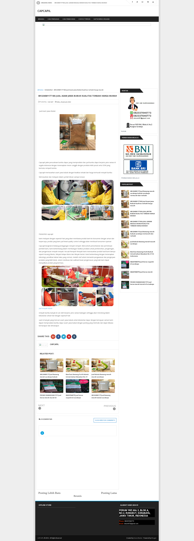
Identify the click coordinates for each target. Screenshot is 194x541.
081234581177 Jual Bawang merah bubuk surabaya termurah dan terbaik (100, 397)
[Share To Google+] (53, 336)
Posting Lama (109, 492)
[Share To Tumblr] (74, 336)
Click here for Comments (105, 420)
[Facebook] (132, 2)
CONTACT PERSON (84, 19)
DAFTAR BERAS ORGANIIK (102, 19)
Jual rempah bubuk (45, 308)
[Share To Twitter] (63, 336)
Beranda (41, 19)
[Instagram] (148, 2)
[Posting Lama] (114, 409)
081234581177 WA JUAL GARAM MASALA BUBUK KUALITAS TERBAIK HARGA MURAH (80, 3)
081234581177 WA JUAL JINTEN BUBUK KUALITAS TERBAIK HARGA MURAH (142, 213)
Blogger (154, 538)
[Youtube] (153, 2)
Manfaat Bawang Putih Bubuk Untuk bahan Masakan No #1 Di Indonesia (77, 376)
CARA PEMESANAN (53, 19)
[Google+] (143, 2)
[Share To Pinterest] (69, 336)
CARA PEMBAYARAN (69, 19)
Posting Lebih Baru (49, 492)
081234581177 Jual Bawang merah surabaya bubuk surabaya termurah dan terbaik (142, 193)
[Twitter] (137, 2)
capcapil (54, 344)
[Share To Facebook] (58, 336)
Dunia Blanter (138, 538)
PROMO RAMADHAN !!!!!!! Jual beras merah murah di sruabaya (50, 397)
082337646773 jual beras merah (141, 272)
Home (41, 90)
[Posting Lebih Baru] (39, 408)
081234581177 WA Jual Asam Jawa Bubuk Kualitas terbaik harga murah (142, 203)
